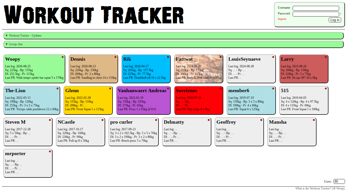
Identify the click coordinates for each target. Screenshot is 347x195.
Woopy (12, 59)
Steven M (15, 122)
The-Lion (16, 90)
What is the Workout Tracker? (313, 188)
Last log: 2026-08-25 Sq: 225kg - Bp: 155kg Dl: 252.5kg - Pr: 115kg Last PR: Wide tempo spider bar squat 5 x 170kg (34, 67)
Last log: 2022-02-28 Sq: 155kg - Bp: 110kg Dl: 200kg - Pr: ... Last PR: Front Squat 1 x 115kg (84, 99)
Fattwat (184, 59)
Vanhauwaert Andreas (142, 90)
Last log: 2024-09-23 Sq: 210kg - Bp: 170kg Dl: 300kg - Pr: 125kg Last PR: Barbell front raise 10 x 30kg (199, 67)
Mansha (278, 122)
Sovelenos (186, 90)
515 (285, 90)
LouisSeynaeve (244, 59)
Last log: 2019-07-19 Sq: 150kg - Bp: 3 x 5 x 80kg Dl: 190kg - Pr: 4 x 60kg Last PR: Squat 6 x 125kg (246, 99)
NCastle (66, 122)
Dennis (77, 59)
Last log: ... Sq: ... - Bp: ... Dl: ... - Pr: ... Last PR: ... (174, 130)
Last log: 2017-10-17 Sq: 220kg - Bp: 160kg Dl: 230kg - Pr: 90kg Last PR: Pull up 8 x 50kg (73, 130)
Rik (127, 59)
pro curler (121, 122)
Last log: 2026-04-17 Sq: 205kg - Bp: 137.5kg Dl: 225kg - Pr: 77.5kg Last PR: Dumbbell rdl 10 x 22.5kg (144, 67)
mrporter (15, 153)
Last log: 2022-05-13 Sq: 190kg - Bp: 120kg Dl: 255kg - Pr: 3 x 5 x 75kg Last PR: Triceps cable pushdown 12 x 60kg (31, 99)
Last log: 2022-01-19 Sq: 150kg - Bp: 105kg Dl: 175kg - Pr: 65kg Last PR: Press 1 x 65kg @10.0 (142, 99)
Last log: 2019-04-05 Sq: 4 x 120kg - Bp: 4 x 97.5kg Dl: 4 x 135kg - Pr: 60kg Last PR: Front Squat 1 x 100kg (300, 99)
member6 (238, 90)
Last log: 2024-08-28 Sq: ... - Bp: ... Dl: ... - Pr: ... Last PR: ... (244, 67)
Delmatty (174, 122)
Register (282, 19)
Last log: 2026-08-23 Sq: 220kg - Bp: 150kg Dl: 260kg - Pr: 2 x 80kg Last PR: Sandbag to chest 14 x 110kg (93, 67)
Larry (287, 59)
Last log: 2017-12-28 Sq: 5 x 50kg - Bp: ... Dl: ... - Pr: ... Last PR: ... (17, 130)
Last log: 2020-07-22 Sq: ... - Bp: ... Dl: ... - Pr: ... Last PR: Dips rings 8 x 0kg (193, 99)
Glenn (72, 90)
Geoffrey (226, 122)
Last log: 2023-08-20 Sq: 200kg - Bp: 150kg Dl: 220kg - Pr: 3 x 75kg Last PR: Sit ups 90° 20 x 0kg (299, 67)
